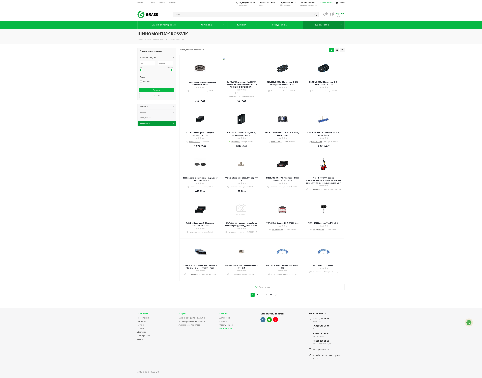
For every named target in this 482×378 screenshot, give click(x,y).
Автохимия (224, 317)
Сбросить (156, 95)
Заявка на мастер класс (189, 325)
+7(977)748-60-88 (247, 3)
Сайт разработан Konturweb (172, 372)
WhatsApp (269, 319)
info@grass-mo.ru (321, 349)
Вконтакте (262, 319)
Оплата (140, 328)
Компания (142, 313)
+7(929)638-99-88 (307, 3)
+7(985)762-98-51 (288, 3)
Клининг (223, 321)
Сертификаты (143, 335)
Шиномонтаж (225, 328)
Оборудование (226, 325)
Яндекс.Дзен (275, 319)
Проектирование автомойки (191, 321)
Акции (140, 339)
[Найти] (316, 14)
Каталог (223, 313)
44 (271, 294)
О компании (143, 317)
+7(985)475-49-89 (267, 3)
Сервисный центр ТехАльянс (191, 317)
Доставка (141, 332)
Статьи (140, 325)
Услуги (182, 313)
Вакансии (141, 321)
